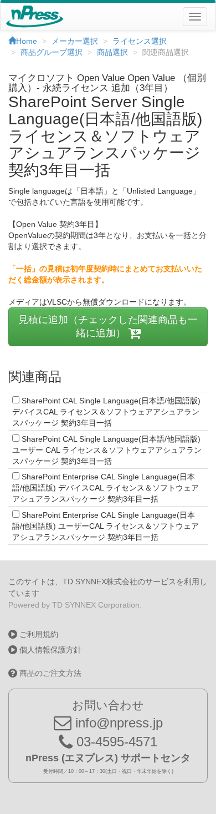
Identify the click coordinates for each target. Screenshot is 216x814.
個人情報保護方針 (49, 649)
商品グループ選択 (51, 52)
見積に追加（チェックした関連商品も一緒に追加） (108, 326)
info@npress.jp (117, 722)
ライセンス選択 (139, 41)
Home (26, 41)
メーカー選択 (75, 41)
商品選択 (112, 52)
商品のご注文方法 (49, 673)
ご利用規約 (37, 634)
